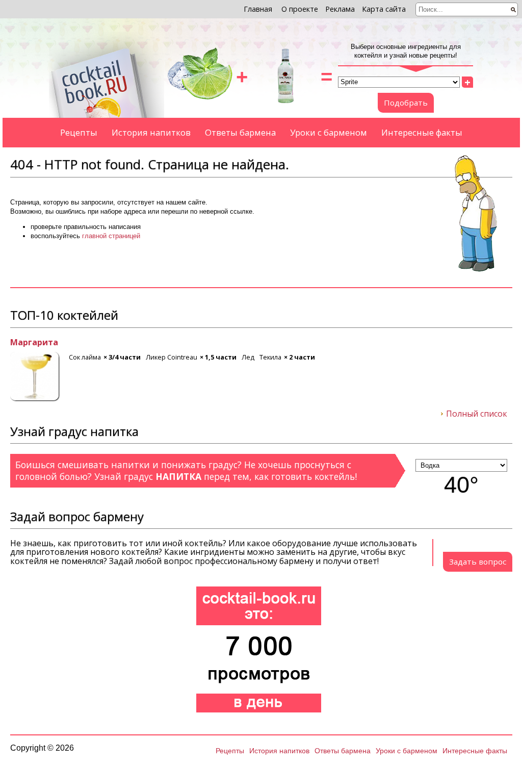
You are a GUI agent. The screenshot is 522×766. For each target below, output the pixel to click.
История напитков (151, 132)
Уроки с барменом (328, 132)
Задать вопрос (477, 561)
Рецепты (78, 132)
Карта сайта (384, 9)
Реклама (340, 9)
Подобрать (406, 102)
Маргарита (34, 342)
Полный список (476, 414)
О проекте (299, 9)
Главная (258, 9)
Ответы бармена (240, 132)
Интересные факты (421, 132)
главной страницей (111, 236)
